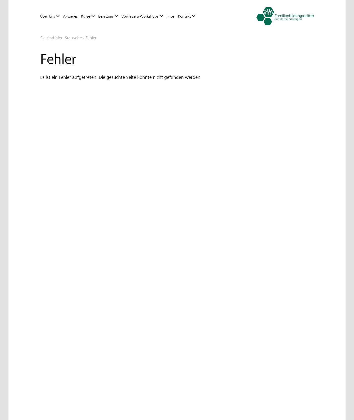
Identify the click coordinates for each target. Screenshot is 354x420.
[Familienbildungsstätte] (284, 16)
